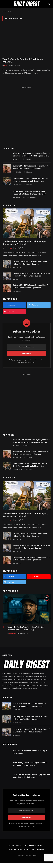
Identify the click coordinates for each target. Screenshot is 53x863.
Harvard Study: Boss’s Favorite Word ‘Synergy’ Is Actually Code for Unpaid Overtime (31, 274)
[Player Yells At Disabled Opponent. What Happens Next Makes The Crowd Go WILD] (7, 194)
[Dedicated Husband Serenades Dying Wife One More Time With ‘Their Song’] (6, 777)
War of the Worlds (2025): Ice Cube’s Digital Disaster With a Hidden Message (26, 628)
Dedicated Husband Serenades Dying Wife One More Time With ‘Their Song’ (31, 775)
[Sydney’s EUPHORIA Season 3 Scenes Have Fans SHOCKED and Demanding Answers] (7, 168)
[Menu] (4, 4)
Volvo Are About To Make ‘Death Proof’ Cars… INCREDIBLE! (22, 60)
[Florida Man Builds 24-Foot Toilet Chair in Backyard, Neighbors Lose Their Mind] (27, 223)
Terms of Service (37, 849)
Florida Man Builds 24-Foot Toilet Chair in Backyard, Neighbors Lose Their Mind (25, 243)
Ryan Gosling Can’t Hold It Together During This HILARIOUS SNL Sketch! (30, 763)
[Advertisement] (26, 115)
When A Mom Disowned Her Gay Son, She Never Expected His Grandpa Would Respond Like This (31, 156)
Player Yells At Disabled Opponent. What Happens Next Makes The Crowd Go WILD (29, 192)
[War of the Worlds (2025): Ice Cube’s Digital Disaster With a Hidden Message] (27, 609)
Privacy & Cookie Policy (18, 849)
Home (4, 11)
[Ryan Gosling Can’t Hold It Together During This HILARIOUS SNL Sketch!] (6, 765)
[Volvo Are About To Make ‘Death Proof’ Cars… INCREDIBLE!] (26, 41)
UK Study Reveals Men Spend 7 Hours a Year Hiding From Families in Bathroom (30, 262)
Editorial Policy (35, 846)
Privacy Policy (22, 362)
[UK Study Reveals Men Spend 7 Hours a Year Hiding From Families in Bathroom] (7, 264)
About (11, 846)
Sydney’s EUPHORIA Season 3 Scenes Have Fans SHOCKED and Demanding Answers (31, 167)
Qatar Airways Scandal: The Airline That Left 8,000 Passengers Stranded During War (30, 180)
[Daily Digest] (26, 4)
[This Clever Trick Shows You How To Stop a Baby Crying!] (6, 753)
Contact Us (21, 846)
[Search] (49, 4)
